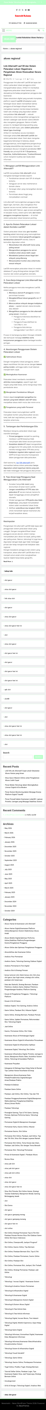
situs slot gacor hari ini (13, 626)
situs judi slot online (12, 1173)
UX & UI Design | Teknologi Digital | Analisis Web (23, 1386)
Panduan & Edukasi (12, 1085)
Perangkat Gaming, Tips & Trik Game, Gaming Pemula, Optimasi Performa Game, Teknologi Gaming (21, 1115)
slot (6, 635)
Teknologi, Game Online (13, 1358)
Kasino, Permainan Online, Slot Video (18, 1031)
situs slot (8, 1178)
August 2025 (9, 865)
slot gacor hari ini (11, 653)
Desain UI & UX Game (13, 1001)
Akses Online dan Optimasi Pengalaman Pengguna (23, 947)
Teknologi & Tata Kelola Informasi (17, 1314)
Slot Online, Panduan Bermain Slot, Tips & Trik (22, 1252)
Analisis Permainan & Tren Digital (17, 966)
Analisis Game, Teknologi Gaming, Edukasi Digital (23, 961)
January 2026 (9, 842)
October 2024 (10, 911)
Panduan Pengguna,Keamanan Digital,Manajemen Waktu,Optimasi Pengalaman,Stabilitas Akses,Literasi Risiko (23, 1100)
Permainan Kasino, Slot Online (16, 1131)
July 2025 (8, 869)
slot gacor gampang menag (15, 1215)
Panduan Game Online (13, 1089)
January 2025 (9, 897)
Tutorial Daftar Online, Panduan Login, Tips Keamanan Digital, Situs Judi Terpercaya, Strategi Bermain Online (23, 1374)
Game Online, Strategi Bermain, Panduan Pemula (22, 1015)
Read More (7, 561)
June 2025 (8, 874)
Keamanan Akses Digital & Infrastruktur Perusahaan (24, 1040)
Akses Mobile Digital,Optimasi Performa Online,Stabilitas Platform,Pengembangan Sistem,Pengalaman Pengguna (20, 940)
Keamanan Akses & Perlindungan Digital (19, 1036)
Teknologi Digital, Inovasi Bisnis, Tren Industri (21, 1318)
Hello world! (31, 815)
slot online (9, 1228)
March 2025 (9, 888)
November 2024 (10, 906)
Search (6, 753)
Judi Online (9, 1027)
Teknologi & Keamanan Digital (16, 1295)
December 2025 (10, 847)
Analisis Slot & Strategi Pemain (16, 970)
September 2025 (11, 860)
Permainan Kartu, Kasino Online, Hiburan (19, 1127)
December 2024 (10, 902)
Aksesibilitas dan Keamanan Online (18, 952)
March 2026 (9, 833)
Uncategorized (10, 1381)
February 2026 (10, 837)
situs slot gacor (10, 589)
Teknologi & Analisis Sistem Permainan (19, 1286)
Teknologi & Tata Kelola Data (15, 1309)
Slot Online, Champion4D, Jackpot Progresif (21, 1242)
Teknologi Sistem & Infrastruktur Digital (19, 1349)
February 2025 (10, 892)
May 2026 (8, 828)
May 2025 (8, 879)
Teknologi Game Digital (13, 1330)
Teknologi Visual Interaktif (14, 1353)
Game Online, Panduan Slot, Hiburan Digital (21, 1010)
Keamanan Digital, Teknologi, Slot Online (20, 1049)
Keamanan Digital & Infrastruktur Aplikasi (20, 1045)
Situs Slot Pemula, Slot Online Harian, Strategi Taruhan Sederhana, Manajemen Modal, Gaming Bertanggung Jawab (22, 1193)
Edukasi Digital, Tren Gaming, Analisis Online (21, 1006)
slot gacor (8, 580)
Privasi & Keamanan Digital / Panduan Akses (21, 1155)
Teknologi (8, 1277)
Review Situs (9, 1159)
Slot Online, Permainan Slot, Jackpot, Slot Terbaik (23, 1265)
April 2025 (8, 883)
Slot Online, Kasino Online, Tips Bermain (19, 1247)
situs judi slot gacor (12, 1168)
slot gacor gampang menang (15, 1219)
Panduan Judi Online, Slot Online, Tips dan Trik (22, 1094)
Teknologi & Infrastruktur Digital (16, 1291)
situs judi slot (10, 1164)
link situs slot (10, 598)
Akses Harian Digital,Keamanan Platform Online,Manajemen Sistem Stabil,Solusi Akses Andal (22, 930)
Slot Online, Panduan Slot (14, 1261)
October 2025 (10, 856)
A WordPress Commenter (14, 815)
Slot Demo (9, 1205)
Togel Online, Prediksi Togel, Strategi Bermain (21, 1367)
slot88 (7, 699)
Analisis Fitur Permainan (14, 957)
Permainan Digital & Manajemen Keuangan (20, 1122)
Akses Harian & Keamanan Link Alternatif (20, 924)
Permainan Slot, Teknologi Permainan (18, 1150)
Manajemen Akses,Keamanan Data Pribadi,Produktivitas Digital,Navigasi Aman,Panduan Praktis (18, 1077)
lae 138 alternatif (23, 463)
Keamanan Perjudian (12, 1064)
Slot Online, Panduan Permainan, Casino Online (22, 1256)
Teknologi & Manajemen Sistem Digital (19, 1300)
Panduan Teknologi (12, 1108)
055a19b (8, 79)
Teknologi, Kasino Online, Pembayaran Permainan (23, 1362)
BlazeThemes (24, 1406)
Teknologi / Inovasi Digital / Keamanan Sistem (22, 1282)
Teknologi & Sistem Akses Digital (17, 1304)
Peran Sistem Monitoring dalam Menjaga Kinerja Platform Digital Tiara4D (22, 2)
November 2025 (10, 851)
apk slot (8, 690)
